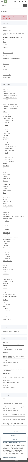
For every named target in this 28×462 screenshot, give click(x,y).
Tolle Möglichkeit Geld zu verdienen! (12, 349)
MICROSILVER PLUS (8, 319)
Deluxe (6, 308)
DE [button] (15, 1)
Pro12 (4, 172)
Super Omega (6, 178)
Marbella (7, 225)
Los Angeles (8, 223)
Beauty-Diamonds (7, 279)
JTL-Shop (16, 460)
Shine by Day (6, 212)
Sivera (6, 131)
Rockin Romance (7, 208)
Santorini (7, 227)
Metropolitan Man (7, 260)
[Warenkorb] (25, 1)
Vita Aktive (5, 181)
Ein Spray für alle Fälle (9, 387)
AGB (4, 66)
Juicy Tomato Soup (9, 148)
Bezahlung (5, 50)
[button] (19, 1)
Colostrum (5, 135)
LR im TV (5, 27)
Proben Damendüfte (8, 205)
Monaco (7, 252)
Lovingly (5, 199)
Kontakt (5, 44)
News (4, 41)
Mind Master (6, 165)
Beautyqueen (6, 186)
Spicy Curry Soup (9, 159)
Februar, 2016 (6, 373)
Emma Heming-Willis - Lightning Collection (13, 216)
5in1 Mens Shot (7, 116)
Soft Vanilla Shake (9, 157)
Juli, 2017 (5, 360)
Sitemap (5, 69)
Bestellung (5, 47)
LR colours (7, 304)
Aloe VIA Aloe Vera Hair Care (10, 100)
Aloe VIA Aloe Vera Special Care (10, 106)
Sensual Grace (6, 210)
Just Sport (5, 245)
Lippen (4, 306)
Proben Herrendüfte (8, 269)
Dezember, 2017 (7, 352)
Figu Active (5, 140)
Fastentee (7, 144)
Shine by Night (6, 214)
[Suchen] (25, 5)
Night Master (6, 168)
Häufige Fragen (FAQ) (8, 52)
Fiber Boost (5, 137)
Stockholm (7, 258)
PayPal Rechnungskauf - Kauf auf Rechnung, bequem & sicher (14, 369)
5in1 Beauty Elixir (7, 114)
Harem (4, 192)
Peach (6, 129)
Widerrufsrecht (6, 74)
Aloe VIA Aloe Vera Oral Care (10, 104)
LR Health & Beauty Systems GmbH (11, 331)
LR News (5, 399)
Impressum (5, 457)
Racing (4, 271)
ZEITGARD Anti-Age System (9, 294)
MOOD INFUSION (7, 201)
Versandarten (6, 77)
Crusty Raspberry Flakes (11, 142)
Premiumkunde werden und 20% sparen (13, 344)
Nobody (5, 203)
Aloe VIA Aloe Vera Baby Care (10, 93)
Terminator (5, 273)
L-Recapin (5, 316)
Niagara (7, 254)
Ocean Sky (5, 267)
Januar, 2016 (6, 385)
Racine (4, 290)
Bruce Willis (6, 235)
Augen (4, 302)
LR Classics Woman (7, 218)
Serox (4, 292)
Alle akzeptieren (14, 431)
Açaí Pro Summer (9, 120)
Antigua (7, 220)
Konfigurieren (14, 435)
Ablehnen (14, 439)
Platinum (5, 285)
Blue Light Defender (8, 281)
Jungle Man (6, 243)
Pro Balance (6, 170)
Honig (6, 124)
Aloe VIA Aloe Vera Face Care (10, 97)
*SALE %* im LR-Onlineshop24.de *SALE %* (14, 377)
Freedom (7, 122)
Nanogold (5, 283)
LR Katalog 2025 (7, 30)
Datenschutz (12, 457)
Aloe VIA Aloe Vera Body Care (10, 95)
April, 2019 (5, 347)
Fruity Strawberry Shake (11, 146)
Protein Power (6, 174)
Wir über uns (6, 55)
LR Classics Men (7, 248)
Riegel (6, 152)
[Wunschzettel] (22, 1)
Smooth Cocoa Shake (10, 155)
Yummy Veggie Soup (10, 161)
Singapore (7, 256)
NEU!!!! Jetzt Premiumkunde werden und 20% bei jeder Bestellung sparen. (13, 381)
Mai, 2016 (5, 365)
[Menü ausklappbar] (2, 1)
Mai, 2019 (5, 342)
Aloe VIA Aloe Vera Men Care (10, 102)
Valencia (7, 229)
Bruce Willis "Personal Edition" (10, 237)
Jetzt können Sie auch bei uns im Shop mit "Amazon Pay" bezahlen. (13, 356)
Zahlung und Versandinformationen (12, 58)
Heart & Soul (6, 195)
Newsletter (5, 61)
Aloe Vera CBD (6, 91)
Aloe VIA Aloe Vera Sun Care (10, 108)
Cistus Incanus (6, 133)
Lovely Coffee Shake (9, 150)
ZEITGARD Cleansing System (10, 296)
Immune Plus (8, 127)
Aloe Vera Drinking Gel (8, 118)
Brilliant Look (6, 188)
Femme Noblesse (7, 190)
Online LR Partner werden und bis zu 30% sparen (13, 33)
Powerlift (5, 288)
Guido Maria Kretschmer (9, 239)
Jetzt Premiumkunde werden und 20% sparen (12, 38)
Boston (6, 250)
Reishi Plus (5, 176)
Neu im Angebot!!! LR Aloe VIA (10, 362)
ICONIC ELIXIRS (6, 197)
